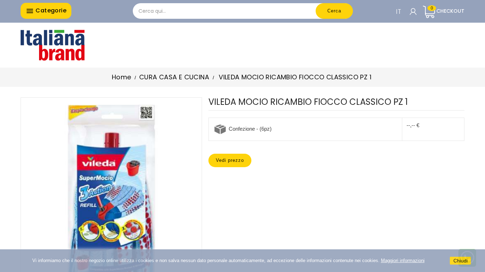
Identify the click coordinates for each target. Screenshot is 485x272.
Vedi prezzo (230, 160)
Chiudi (460, 261)
